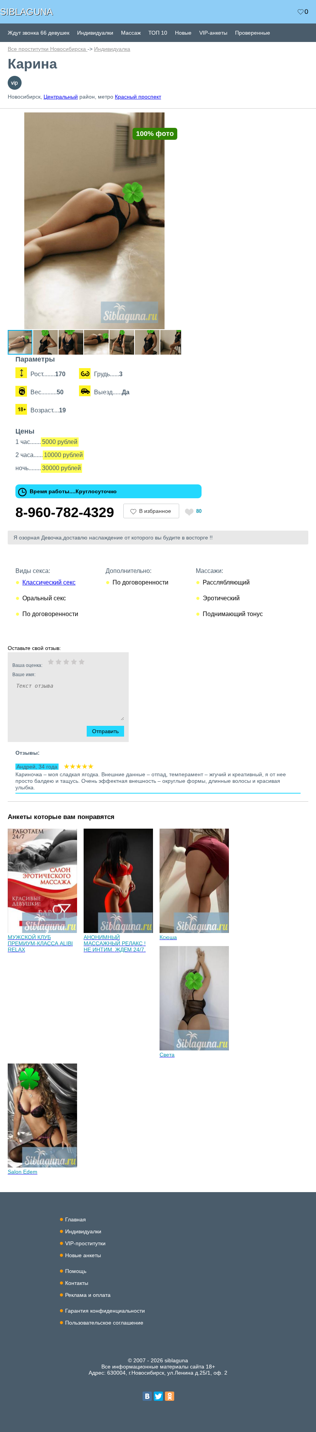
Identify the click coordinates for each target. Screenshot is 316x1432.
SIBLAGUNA (26, 12)
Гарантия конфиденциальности (105, 1311)
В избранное (155, 511)
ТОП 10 (157, 33)
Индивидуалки (95, 33)
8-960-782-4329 (64, 512)
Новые (183, 33)
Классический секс (49, 582)
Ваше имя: (23, 674)
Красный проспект (138, 97)
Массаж (131, 33)
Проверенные (252, 33)
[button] (174, 119)
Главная (75, 1219)
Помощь (75, 1271)
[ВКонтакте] (147, 1396)
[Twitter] (158, 1396)
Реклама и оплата (88, 1295)
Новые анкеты (83, 1255)
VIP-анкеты (213, 33)
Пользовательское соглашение (104, 1323)
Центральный (61, 97)
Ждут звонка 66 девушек (38, 33)
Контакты (76, 1283)
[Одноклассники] (169, 1396)
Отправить (105, 731)
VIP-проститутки (85, 1243)
